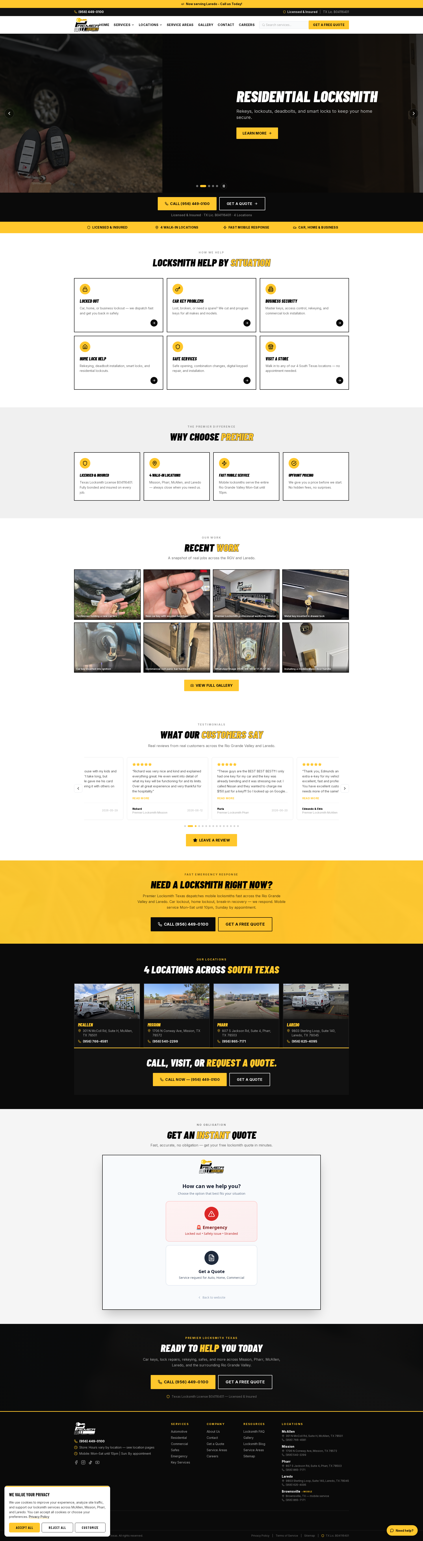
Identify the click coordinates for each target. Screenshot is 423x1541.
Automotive (179, 1431)
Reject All (57, 1528)
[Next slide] (414, 113)
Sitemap (249, 1456)
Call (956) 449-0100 (190, 203)
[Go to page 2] (188, 826)
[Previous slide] (9, 113)
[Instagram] (83, 1462)
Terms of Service (287, 1535)
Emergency (179, 1456)
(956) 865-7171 (234, 1041)
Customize (90, 1528)
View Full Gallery (214, 685)
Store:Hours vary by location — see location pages (116, 1447)
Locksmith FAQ (254, 1431)
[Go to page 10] (220, 826)
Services (122, 25)
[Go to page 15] (238, 826)
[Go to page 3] (192, 826)
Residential (179, 1437)
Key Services (180, 1462)
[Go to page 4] (197, 826)
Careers (247, 25)
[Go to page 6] (206, 826)
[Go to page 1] (185, 826)
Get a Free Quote (329, 25)
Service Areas (180, 25)
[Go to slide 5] (217, 186)
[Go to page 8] (213, 826)
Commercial (179, 1444)
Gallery (205, 25)
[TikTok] (90, 1462)
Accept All (24, 1528)
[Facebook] (76, 1462)
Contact (226, 25)
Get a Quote (239, 203)
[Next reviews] (345, 788)
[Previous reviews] (78, 788)
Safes (175, 1450)
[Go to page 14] (234, 826)
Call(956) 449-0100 (186, 924)
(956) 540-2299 (165, 1041)
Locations (148, 25)
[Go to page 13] (231, 826)
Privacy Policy (260, 1535)
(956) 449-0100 (92, 1441)
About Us (213, 1431)
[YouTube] (97, 1462)
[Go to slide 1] (197, 186)
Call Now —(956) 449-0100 (192, 1079)
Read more (184, 798)
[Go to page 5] (203, 826)
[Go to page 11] (224, 826)
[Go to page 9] (217, 826)
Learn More (92, 133)
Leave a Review (214, 840)
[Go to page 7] (210, 826)
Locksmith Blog (254, 1444)
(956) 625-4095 (304, 1041)
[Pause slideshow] (224, 186)
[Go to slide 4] (213, 186)
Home (104, 25)
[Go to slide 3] (207, 186)
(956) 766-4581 (95, 1041)
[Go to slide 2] (201, 186)
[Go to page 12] (227, 826)
